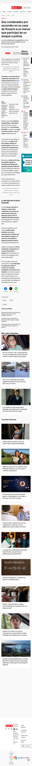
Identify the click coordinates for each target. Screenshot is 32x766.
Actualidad (15, 11)
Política (4, 11)
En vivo (19, 7)
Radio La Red (27, 7)
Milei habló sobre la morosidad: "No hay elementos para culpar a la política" (10, 326)
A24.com (15, 724)
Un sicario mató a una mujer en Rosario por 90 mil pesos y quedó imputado (10, 320)
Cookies (23, 737)
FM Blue (15, 733)
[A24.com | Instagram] (11, 729)
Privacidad (24, 730)
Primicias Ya (22, 11)
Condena (5, 304)
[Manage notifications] (28, 760)
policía (12, 15)
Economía (9, 11)
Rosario (8, 15)
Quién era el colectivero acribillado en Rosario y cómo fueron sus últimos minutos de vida (4, 111)
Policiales (29, 11)
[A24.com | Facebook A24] (6, 729)
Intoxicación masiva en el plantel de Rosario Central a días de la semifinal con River (10, 314)
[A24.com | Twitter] (9, 729)
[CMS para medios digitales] (25, 757)
